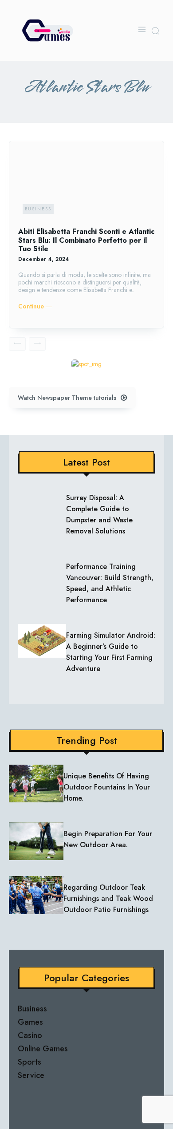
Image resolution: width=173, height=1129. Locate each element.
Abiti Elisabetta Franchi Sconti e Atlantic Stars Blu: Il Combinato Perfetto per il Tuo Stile (86, 239)
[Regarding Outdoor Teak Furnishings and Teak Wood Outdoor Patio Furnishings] (36, 895)
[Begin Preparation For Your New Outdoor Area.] (36, 841)
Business (38, 208)
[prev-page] (17, 344)
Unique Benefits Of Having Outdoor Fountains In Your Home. (106, 787)
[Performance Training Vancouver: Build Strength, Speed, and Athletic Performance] (42, 572)
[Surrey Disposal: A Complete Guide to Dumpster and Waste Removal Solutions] (42, 503)
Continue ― (35, 306)
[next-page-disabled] (37, 344)
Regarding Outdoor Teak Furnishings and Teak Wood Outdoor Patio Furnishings (108, 898)
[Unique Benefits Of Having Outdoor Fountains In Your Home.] (36, 784)
